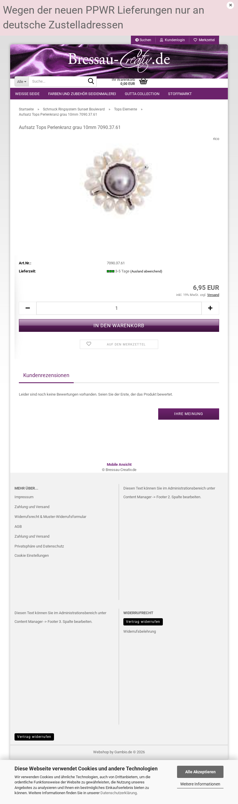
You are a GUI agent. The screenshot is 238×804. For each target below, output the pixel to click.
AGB (18, 526)
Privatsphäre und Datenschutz (39, 546)
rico (216, 139)
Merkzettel (206, 40)
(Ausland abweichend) (146, 271)
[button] (27, 308)
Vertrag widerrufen (143, 622)
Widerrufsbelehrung (139, 631)
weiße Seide (27, 94)
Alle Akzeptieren (200, 772)
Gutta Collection (142, 94)
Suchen (145, 40)
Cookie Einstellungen (32, 555)
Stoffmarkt (180, 94)
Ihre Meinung (188, 414)
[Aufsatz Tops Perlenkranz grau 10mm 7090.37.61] (119, 179)
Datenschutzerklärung (118, 793)
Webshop (101, 752)
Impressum (24, 497)
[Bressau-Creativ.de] (119, 60)
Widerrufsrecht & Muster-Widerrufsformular (50, 516)
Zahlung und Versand (32, 507)
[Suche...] (91, 82)
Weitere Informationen (200, 784)
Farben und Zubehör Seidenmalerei (82, 94)
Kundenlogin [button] (174, 40)
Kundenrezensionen (46, 375)
